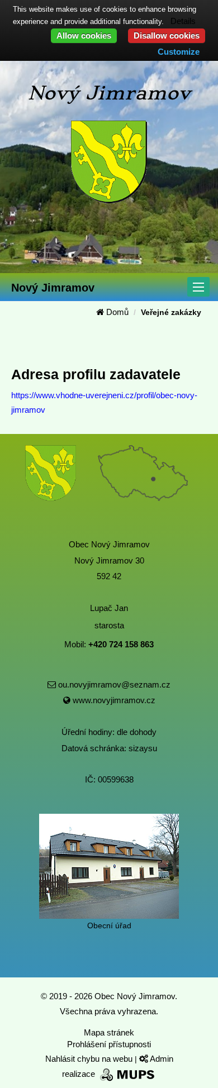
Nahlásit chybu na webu (90, 1058)
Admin (160, 1058)
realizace (79, 1074)
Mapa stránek (109, 1032)
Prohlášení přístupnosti (109, 1044)
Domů (116, 312)
